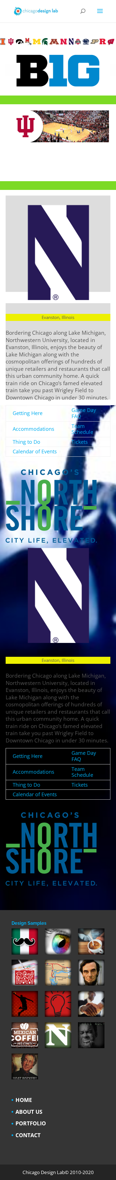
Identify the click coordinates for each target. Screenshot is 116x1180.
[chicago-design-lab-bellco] (91, 1036)
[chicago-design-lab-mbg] (91, 942)
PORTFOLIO (30, 1123)
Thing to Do (26, 441)
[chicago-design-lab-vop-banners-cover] (91, 1005)
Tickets (80, 441)
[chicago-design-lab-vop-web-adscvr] (25, 1067)
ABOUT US (28, 1111)
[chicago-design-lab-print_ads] (25, 974)
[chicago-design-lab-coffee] (25, 1036)
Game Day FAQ (84, 413)
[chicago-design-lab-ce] (58, 942)
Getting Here (28, 413)
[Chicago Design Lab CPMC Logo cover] (58, 1005)
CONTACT (28, 1135)
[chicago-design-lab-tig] (91, 974)
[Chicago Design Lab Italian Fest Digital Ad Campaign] (25, 942)
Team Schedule (82, 429)
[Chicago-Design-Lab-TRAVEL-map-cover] (58, 974)
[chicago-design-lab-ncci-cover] (58, 1036)
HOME (23, 1100)
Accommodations (33, 428)
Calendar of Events (35, 451)
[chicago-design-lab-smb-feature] (25, 1005)
